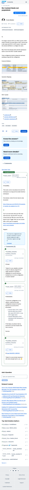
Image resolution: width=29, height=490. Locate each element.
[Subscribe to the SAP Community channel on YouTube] (15, 470)
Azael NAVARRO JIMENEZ (13, 353)
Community (10, 2)
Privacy (7, 475)
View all (3, 463)
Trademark (7, 482)
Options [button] (26, 13)
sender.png (7, 115)
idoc (3, 125)
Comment (24, 131)
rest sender (14, 125)
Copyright (7, 478)
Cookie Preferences (7, 486)
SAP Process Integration (19, 29)
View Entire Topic (6, 169)
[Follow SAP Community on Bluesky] (13, 470)
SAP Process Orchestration (7, 29)
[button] (18, 24)
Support (22, 482)
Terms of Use (22, 475)
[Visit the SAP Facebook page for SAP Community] (10, 470)
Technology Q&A (6, 5)
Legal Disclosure (22, 478)
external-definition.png (9, 117)
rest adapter (8, 125)
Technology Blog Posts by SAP (10, 410)
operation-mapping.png (10, 119)
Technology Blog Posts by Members (12, 397)
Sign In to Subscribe (19, 12)
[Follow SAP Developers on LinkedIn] (18, 470)
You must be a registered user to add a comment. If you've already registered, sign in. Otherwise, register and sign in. (14, 237)
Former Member (10, 20)
